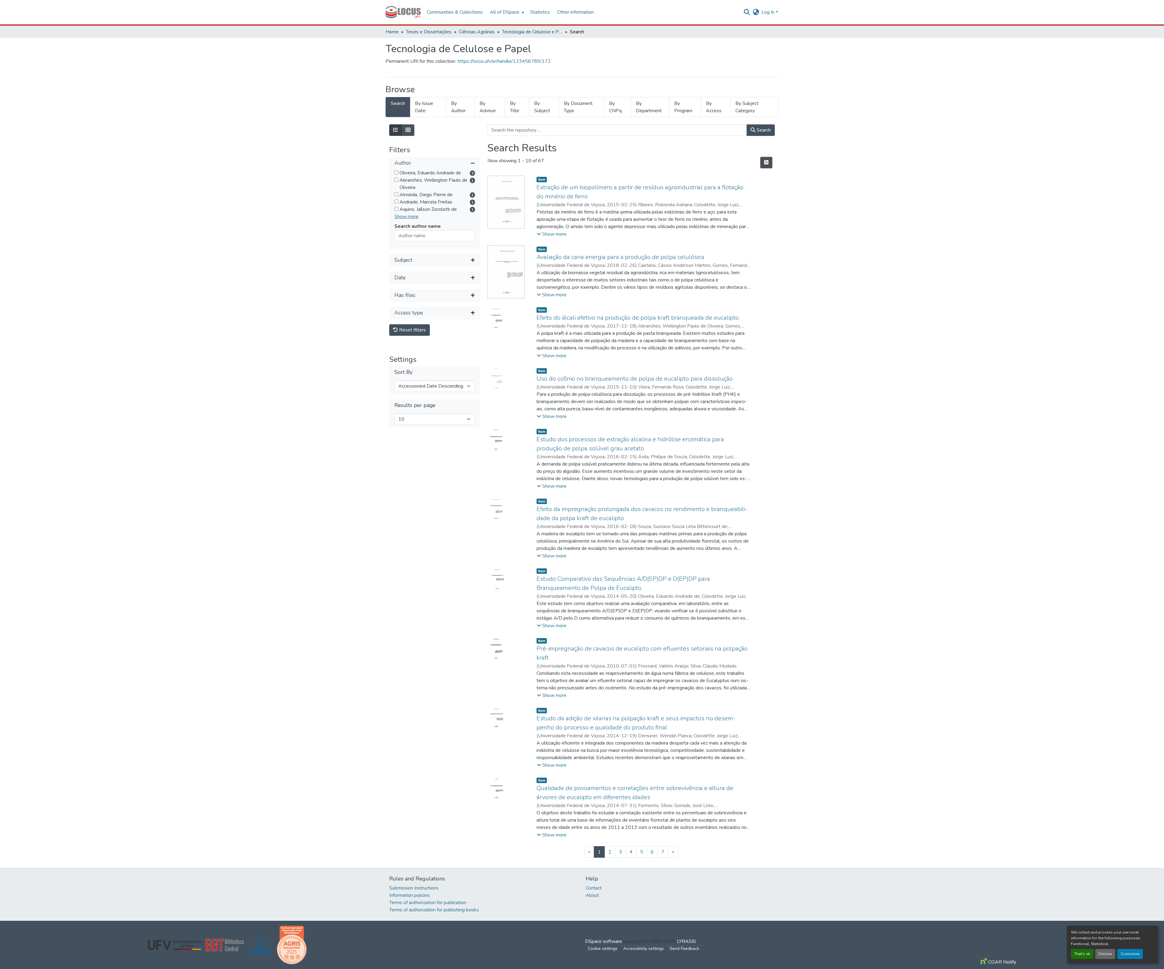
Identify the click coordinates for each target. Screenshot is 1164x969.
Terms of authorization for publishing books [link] (434, 910)
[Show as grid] (408, 130)
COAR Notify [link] (1001, 962)
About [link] (592, 895)
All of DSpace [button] (504, 12)
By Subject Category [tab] (746, 107)
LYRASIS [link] (686, 941)
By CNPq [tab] (615, 107)
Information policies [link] (409, 895)
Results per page (414, 405)
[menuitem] (506, 12)
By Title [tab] (514, 107)
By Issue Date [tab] (424, 107)
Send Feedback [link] (684, 948)
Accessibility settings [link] (643, 948)
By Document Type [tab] (578, 107)
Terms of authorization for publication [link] (427, 902)
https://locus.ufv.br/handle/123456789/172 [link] (504, 61)
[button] (403, 12)
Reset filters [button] (412, 330)
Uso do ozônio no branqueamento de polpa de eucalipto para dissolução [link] (635, 379)
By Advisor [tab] (488, 107)
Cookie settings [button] (602, 948)
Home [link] (392, 32)
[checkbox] (396, 172)
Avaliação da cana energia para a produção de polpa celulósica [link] (620, 257)
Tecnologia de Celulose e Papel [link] (532, 32)
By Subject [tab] (542, 107)
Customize (1130, 954)
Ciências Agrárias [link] (477, 32)
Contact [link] (594, 888)
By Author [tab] (458, 107)
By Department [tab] (649, 107)
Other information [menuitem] (575, 12)
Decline (1105, 954)
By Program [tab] (683, 107)
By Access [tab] (713, 107)
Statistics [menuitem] (540, 12)
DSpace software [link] (603, 941)
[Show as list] (395, 130)
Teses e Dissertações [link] (429, 32)
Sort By (403, 372)
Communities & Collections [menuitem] (455, 12)
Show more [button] (406, 216)
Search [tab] (398, 103)
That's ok (1082, 954)
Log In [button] (768, 12)
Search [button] (763, 130)
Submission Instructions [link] (414, 888)
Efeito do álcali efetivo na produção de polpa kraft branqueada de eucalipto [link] (638, 318)
